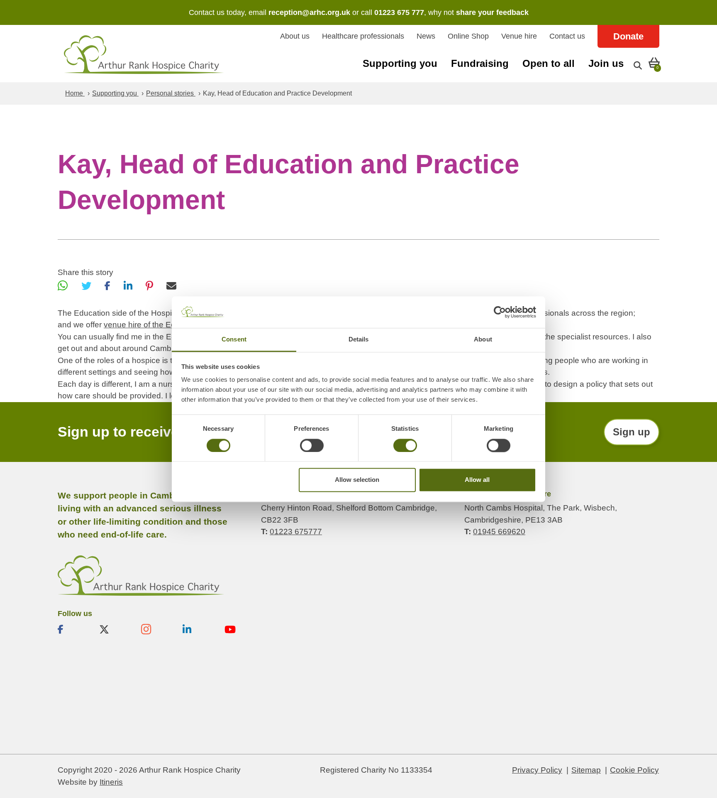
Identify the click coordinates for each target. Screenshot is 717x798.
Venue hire (519, 36)
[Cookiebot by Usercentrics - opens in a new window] (499, 312)
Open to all (548, 63)
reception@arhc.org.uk (309, 12)
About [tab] (483, 339)
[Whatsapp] (63, 286)
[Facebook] (107, 285)
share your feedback (492, 12)
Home (75, 93)
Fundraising (480, 63)
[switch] (312, 445)
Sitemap (586, 770)
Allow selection (357, 480)
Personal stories (170, 93)
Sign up (631, 431)
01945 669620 (499, 531)
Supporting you (400, 63)
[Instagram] (155, 629)
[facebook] (72, 629)
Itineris (111, 782)
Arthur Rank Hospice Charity (144, 54)
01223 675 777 (399, 12)
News (426, 36)
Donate (628, 36)
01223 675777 (296, 531)
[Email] (171, 286)
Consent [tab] (234, 339)
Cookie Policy (634, 770)
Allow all (477, 480)
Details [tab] (359, 339)
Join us (606, 63)
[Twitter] (86, 286)
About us (295, 36)
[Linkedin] (197, 629)
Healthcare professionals (363, 36)
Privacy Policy (537, 770)
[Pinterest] (149, 286)
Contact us (567, 36)
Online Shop (468, 36)
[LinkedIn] (128, 286)
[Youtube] (238, 629)
